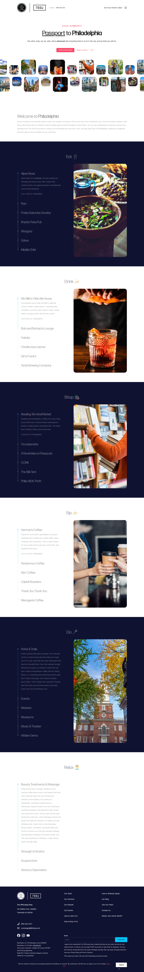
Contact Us (106, 910)
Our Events (68, 910)
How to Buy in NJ (71, 922)
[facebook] (18, 935)
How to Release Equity (111, 894)
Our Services (69, 899)
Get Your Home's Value (113, 8)
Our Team (68, 894)
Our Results (68, 905)
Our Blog (105, 899)
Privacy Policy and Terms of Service (82, 952)
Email (66, 935)
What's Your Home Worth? (112, 916)
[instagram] (23, 935)
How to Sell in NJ (71, 916)
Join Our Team (107, 905)
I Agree (121, 965)
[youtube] (28, 935)
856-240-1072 (37, 945)
